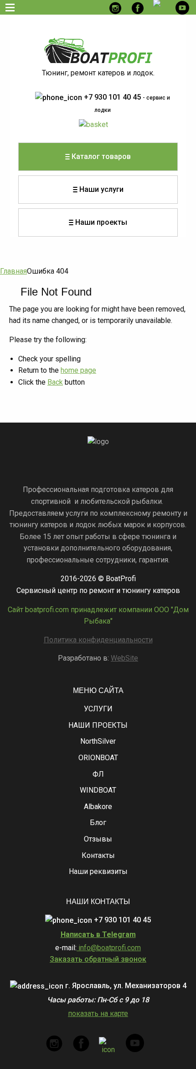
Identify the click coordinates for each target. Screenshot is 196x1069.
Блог (98, 822)
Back (55, 382)
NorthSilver (98, 741)
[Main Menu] (10, 7)
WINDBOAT (98, 790)
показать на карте (98, 1013)
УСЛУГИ (98, 708)
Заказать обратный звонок (98, 959)
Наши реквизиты (98, 871)
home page (78, 370)
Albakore (98, 806)
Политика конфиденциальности (98, 639)
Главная (13, 271)
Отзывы (98, 839)
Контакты (98, 855)
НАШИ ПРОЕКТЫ (98, 725)
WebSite (124, 658)
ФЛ (98, 774)
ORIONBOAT (98, 757)
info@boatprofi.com (109, 947)
